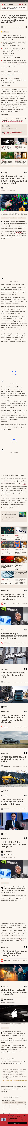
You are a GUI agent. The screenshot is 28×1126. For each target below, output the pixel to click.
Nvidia (6, 899)
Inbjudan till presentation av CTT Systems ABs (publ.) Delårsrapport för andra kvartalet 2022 (14, 119)
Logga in (21, 4)
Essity (24, 483)
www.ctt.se (24, 64)
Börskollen (7, 603)
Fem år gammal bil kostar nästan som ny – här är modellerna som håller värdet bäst (13, 7)
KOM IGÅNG (17, 1123)
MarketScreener (21, 318)
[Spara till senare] (26, 27)
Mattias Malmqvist (8, 999)
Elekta (2, 287)
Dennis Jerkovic (8, 188)
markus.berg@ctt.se (10, 82)
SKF (7, 393)
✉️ (13, 188)
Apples (3, 1045)
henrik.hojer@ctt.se (10, 75)
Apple (20, 938)
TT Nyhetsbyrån (8, 851)
